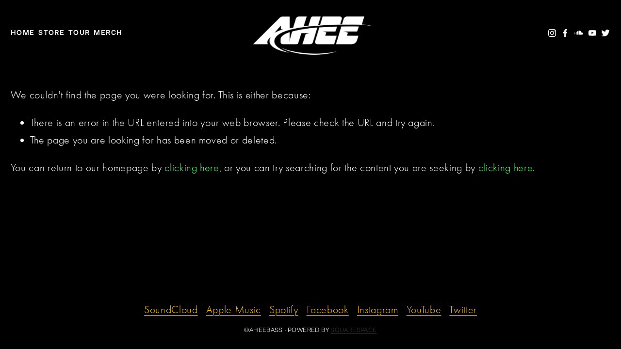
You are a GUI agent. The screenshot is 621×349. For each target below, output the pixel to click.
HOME (23, 32)
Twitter (463, 309)
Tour (79, 32)
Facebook (328, 309)
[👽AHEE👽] (579, 33)
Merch (108, 32)
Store (51, 32)
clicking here (191, 167)
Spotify (283, 309)
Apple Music (233, 309)
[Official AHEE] (592, 33)
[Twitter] (605, 33)
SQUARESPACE (353, 330)
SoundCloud (171, 309)
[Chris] (552, 33)
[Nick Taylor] (565, 33)
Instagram (377, 309)
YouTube (424, 309)
